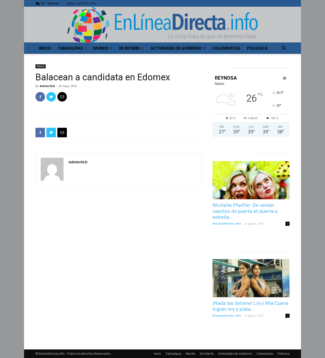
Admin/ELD (47, 86)
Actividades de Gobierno (176, 48)
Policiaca (257, 48)
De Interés (129, 48)
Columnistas (226, 48)
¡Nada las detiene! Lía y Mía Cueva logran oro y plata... (250, 306)
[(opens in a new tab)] (251, 180)
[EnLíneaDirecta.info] (162, 24)
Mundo (100, 48)
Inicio (45, 48)
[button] (284, 48)
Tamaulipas (70, 48)
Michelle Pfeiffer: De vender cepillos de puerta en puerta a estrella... (244, 211)
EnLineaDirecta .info (226, 223)
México (40, 66)
